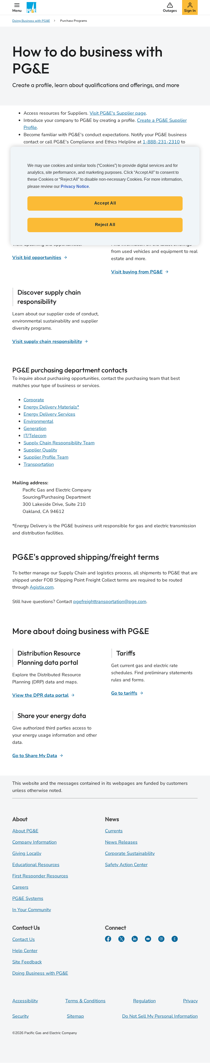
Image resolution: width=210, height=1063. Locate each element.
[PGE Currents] (175, 939)
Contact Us (23, 939)
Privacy (190, 1001)
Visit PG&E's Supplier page (118, 113)
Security (20, 1016)
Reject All (105, 224)
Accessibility (25, 1001)
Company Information (34, 842)
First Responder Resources (40, 876)
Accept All (105, 203)
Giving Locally (26, 853)
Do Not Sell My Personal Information (160, 1016)
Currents (114, 831)
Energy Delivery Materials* (51, 407)
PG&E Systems (27, 898)
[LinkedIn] (135, 939)
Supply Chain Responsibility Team (59, 443)
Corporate (34, 400)
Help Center (24, 951)
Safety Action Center (126, 865)
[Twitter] (121, 939)
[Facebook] (108, 939)
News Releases (121, 842)
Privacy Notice (75, 186)
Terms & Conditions (85, 1001)
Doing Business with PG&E (40, 973)
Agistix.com (42, 587)
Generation (35, 428)
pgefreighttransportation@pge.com (109, 601)
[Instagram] (161, 939)
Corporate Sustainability (130, 853)
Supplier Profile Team (46, 457)
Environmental (38, 421)
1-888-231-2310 (161, 142)
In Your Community (31, 910)
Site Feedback (27, 962)
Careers (20, 887)
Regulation (144, 1001)
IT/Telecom (35, 436)
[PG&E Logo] (32, 7)
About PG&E (25, 831)
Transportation (39, 464)
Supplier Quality (40, 450)
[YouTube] (148, 939)
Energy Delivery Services (49, 414)
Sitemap (75, 1016)
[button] (17, 7)
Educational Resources (35, 865)
